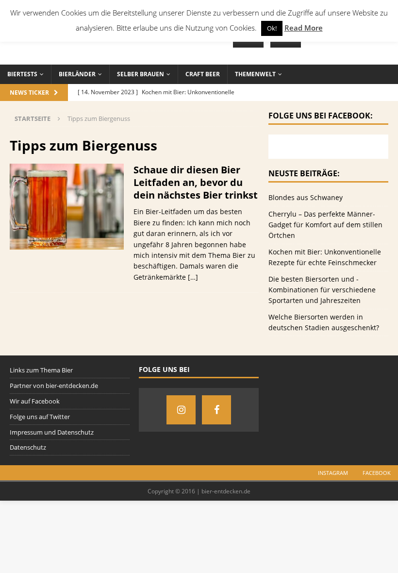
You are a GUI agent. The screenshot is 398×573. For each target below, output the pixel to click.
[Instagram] (181, 409)
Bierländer (77, 74)
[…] (193, 277)
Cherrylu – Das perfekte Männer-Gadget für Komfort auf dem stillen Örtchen (325, 224)
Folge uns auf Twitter (40, 416)
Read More (303, 28)
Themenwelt (255, 74)
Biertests (22, 74)
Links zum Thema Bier (41, 370)
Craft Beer (202, 74)
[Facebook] (216, 409)
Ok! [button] (272, 28)
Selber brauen (140, 74)
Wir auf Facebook (35, 401)
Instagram (333, 472)
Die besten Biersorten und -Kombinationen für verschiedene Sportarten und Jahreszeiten (322, 289)
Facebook (377, 472)
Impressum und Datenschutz (52, 432)
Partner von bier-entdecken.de (54, 385)
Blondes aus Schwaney (305, 197)
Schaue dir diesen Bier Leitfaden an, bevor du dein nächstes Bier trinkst (195, 182)
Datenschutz (28, 447)
